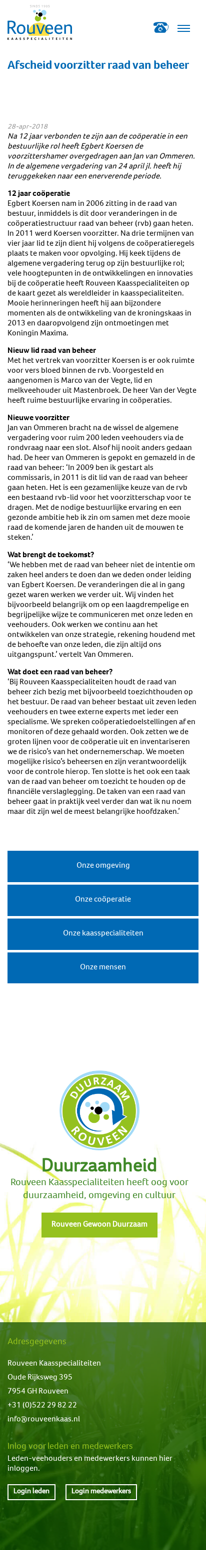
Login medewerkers (101, 1491)
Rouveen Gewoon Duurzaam (100, 1225)
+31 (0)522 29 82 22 (42, 1406)
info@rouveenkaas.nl (44, 1420)
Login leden (32, 1491)
